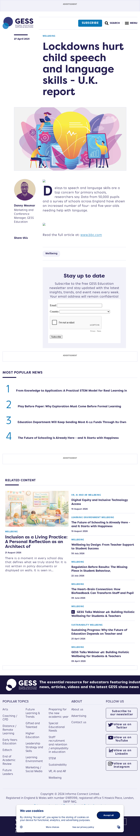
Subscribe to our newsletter (121, 713)
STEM (52, 758)
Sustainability (80, 625)
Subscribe (90, 23)
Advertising (78, 716)
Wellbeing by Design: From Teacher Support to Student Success (102, 546)
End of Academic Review (9, 760)
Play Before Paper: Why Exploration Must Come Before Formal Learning (69, 406)
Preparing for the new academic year (58, 713)
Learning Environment (86, 518)
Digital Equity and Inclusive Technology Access (99, 502)
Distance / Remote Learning (9, 730)
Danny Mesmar (24, 205)
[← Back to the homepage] (18, 28)
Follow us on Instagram (121, 765)
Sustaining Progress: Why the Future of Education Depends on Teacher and (99, 632)
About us (77, 709)
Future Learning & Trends (33, 713)
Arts (5, 709)
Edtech (7, 750)
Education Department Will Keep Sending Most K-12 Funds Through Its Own (72, 422)
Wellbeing (49, 36)
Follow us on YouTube (121, 739)
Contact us (78, 722)
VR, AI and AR (79, 495)
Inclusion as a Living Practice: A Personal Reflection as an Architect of (36, 541)
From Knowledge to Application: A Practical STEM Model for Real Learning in (71, 390)
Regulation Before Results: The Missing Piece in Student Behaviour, (99, 569)
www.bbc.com (91, 235)
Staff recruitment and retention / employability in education (58, 744)
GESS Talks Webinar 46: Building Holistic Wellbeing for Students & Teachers (103, 614)
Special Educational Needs (57, 727)
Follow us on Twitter (121, 726)
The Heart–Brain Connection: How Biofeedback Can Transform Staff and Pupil (102, 591)
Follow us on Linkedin (121, 752)
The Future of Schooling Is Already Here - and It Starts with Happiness (68, 438)
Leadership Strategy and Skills (34, 747)
